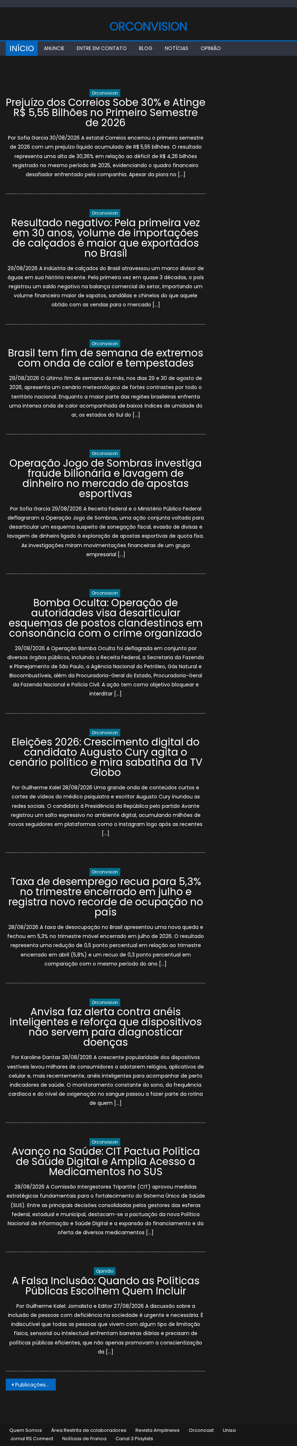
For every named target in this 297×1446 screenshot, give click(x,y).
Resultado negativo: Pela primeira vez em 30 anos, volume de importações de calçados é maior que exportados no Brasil (105, 238)
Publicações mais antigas (35, 1384)
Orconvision (148, 26)
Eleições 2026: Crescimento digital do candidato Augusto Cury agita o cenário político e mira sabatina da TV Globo (105, 757)
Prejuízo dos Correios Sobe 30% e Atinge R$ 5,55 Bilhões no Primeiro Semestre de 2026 (105, 112)
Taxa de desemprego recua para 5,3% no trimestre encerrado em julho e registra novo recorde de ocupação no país (105, 897)
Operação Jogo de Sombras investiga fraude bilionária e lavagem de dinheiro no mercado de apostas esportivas (105, 478)
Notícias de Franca (84, 1438)
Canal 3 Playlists (134, 1438)
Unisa (229, 1430)
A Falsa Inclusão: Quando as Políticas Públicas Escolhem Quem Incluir (106, 1286)
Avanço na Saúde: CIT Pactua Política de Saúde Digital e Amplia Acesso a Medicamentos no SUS (106, 1161)
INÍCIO (21, 48)
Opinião (211, 48)
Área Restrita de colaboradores (88, 1430)
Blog (145, 48)
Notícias (176, 48)
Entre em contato (102, 48)
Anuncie (54, 48)
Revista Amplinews (157, 1430)
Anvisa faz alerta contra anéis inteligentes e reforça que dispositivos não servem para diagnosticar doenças (105, 1027)
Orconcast (201, 1430)
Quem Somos (25, 1430)
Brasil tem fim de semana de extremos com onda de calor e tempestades (105, 358)
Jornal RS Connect (31, 1438)
